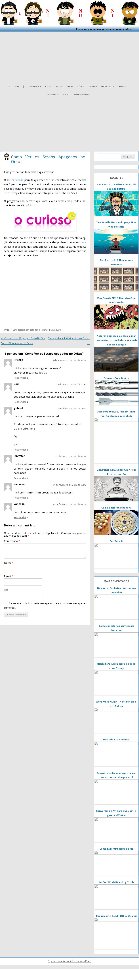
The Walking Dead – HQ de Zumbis (116, 916)
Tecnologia (108, 86)
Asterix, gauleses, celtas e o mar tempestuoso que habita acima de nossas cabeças (116, 340)
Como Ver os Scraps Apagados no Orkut (48, 159)
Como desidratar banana (116, 507)
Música (81, 86)
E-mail (8, 576)
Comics (93, 86)
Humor (123, 86)
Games (59, 86)
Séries (70, 86)
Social (66, 94)
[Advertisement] (69, 57)
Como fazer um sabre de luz (116, 848)
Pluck (7, 329)
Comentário (12, 541)
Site (6, 589)
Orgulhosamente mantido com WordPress (69, 961)
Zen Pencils (34, 86)
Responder (20, 377)
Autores (14, 86)
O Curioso (18, 180)
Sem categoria (32, 329)
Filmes (48, 86)
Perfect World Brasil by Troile (116, 882)
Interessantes (81, 94)
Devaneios (52, 94)
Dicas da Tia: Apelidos (116, 739)
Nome (9, 562)
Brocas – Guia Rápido (116, 378)
